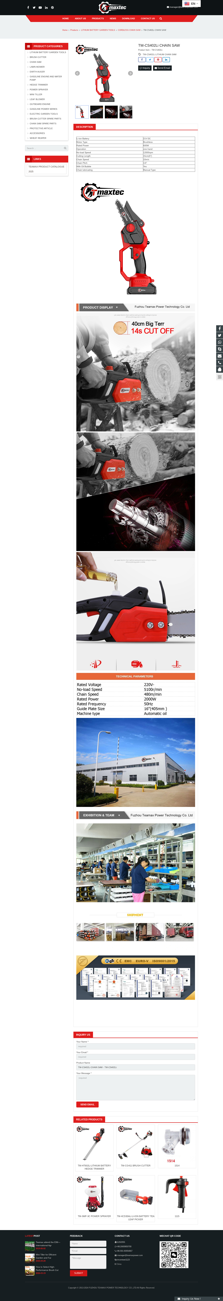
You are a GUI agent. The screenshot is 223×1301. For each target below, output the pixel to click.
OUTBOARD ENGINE (40, 104)
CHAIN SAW (35, 62)
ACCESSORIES (37, 133)
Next (130, 73)
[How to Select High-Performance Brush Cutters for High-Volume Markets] (30, 1275)
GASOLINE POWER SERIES (43, 109)
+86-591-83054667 (124, 1251)
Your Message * (83, 1073)
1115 (177, 1216)
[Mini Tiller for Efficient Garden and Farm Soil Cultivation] (30, 1263)
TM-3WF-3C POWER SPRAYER (94, 1216)
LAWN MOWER (37, 67)
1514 (177, 1165)
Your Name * (82, 1041)
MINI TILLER (36, 94)
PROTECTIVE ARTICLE (41, 128)
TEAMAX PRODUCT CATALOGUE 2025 (46, 169)
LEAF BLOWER (37, 99)
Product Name (83, 1063)
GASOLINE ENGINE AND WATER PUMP (46, 78)
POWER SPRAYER (39, 89)
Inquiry (146, 68)
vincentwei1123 (123, 1260)
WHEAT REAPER (38, 138)
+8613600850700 (123, 1247)
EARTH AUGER (37, 71)
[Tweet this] (150, 59)
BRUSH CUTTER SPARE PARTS (45, 118)
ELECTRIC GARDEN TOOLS (44, 114)
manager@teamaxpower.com (130, 1255)
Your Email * (82, 1052)
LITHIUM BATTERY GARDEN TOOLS (48, 52)
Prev (77, 73)
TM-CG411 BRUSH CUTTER (135, 1165)
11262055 (121, 1242)
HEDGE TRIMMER (39, 85)
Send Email (163, 68)
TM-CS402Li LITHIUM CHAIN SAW (159, 54)
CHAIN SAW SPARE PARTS (43, 123)
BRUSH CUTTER (38, 57)
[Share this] (142, 59)
